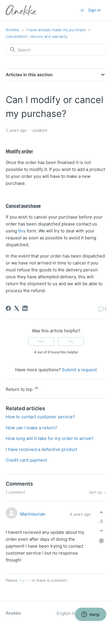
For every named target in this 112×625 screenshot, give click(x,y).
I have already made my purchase (56, 29)
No (71, 341)
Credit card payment (26, 460)
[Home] (21, 10)
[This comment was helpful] (101, 512)
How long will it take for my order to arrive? (49, 438)
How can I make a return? (31, 427)
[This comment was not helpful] (101, 531)
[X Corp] (16, 308)
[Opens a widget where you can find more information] (90, 615)
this (22, 231)
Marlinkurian (32, 514)
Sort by (96, 492)
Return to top (20, 389)
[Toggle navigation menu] (82, 10)
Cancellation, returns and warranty (36, 36)
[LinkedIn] (25, 308)
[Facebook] (8, 308)
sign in (24, 580)
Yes (41, 341)
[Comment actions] (101, 541)
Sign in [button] (94, 10)
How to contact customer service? (40, 416)
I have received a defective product (41, 449)
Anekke (12, 29)
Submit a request (79, 369)
